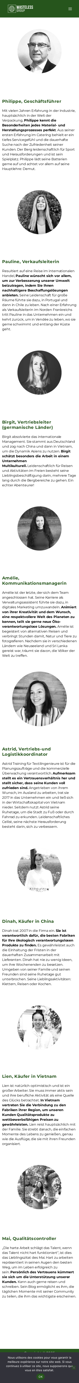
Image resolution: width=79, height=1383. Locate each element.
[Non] (74, 1368)
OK (41, 1376)
